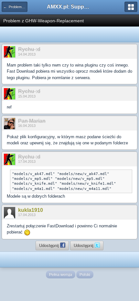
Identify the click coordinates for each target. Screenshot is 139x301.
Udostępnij (49, 245)
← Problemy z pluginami (15, 7)
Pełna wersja (60, 274)
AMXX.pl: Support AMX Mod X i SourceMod (69, 6)
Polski (85, 274)
